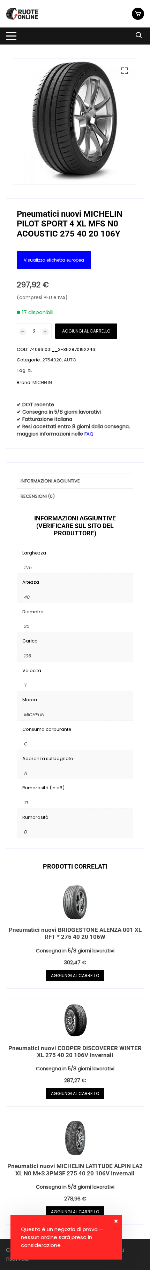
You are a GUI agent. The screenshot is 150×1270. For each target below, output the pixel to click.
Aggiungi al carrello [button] (75, 976)
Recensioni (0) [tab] (38, 496)
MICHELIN (42, 382)
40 (27, 597)
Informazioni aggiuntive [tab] (50, 481)
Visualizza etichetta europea (54, 260)
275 (28, 567)
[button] (124, 71)
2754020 (52, 360)
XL (30, 370)
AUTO (70, 360)
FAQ (88, 434)
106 (27, 656)
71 (26, 802)
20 (26, 626)
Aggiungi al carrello (86, 331)
